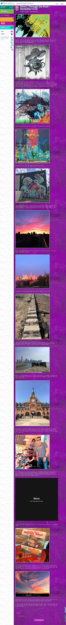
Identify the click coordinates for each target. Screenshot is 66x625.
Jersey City (27, 11)
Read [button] (3, 7)
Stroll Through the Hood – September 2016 (35, 8)
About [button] (3, 27)
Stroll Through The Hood (34, 11)
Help (57, 4)
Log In (3, 0)
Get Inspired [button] (5, 15)
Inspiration (22, 11)
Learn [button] (4, 11)
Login (61, 4)
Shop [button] (3, 23)
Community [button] (6, 19)
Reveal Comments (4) (39, 620)
